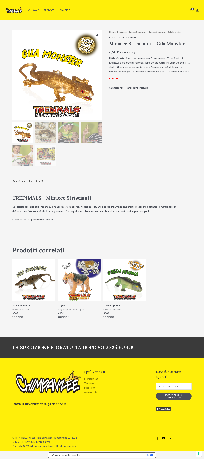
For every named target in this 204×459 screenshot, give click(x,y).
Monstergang (91, 378)
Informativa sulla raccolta (65, 455)
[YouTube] (163, 438)
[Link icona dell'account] (197, 10)
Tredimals (121, 31)
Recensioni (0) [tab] (36, 181)
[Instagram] (170, 438)
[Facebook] (157, 438)
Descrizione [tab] (19, 181)
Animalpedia (90, 392)
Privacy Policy (164, 409)
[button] (97, 35)
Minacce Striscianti (137, 31)
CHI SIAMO (33, 10)
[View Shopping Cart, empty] (190, 10)
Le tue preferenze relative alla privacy (115, 455)
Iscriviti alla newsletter (173, 396)
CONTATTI (65, 10)
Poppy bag (89, 387)
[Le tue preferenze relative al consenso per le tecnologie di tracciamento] (199, 454)
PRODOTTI (49, 10)
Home (112, 31)
